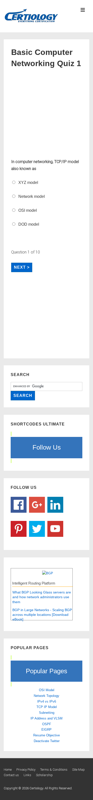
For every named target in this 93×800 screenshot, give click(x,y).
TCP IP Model (46, 707)
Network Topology (46, 696)
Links (27, 775)
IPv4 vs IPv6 (46, 701)
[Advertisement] (46, 114)
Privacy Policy (25, 769)
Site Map (78, 769)
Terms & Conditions (53, 769)
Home (8, 769)
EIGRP (46, 729)
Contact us (11, 775)
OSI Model (46, 690)
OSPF (46, 724)
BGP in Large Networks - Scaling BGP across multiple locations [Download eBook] (42, 614)
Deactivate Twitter (47, 741)
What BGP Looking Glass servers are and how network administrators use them (41, 597)
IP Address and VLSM (46, 718)
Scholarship (44, 775)
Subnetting (46, 713)
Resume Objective (46, 735)
